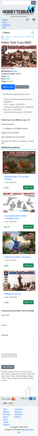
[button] (25, 19)
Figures (8, 36)
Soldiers (15, 36)
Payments (6, 414)
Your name (5, 315)
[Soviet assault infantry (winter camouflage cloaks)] (19, 202)
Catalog (6, 32)
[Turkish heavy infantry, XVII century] (19, 242)
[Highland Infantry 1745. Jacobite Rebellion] (19, 162)
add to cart (8, 87)
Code (3, 68)
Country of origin (8, 74)
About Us (17, 412)
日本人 (4, 22)
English (5, 20)
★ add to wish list (22, 87)
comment (4, 335)
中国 (3, 27)
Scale (3, 76)
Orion (22, 36)
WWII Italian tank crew (12, 294)
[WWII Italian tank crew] (19, 280)
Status (3, 81)
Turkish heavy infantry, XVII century (17, 257)
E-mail (3, 325)
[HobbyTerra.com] (19, 9)
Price (3, 79)
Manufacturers (7, 71)
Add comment (8, 367)
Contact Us (18, 409)
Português (6, 25)
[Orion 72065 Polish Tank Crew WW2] (19, 56)
